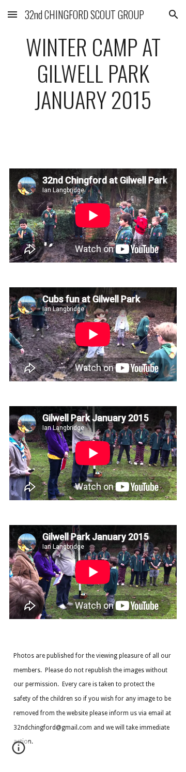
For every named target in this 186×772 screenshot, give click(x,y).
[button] (12, 14)
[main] (93, 78)
